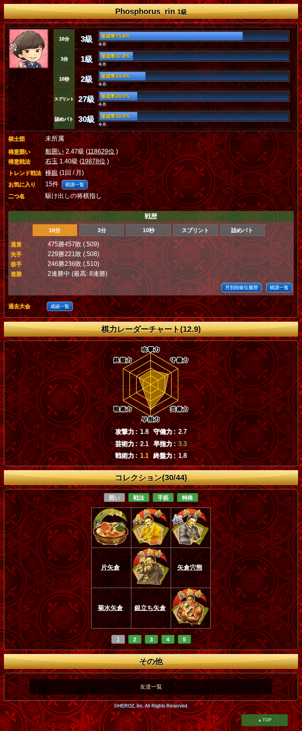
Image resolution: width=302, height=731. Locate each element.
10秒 (149, 230)
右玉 (51, 161)
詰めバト (242, 230)
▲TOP (265, 720)
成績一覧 (59, 306)
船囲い (54, 151)
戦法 (138, 498)
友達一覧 (151, 686)
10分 (55, 230)
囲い (114, 498)
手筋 (163, 498)
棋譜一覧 (74, 184)
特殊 (187, 498)
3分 (102, 230)
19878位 (93, 161)
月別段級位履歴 (241, 287)
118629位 (101, 151)
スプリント (195, 230)
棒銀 (51, 172)
